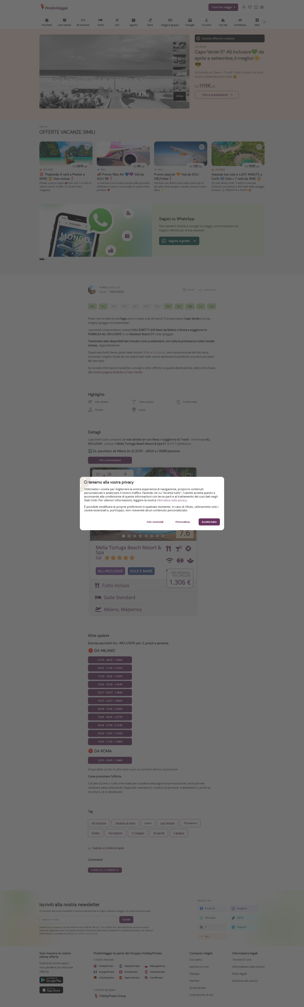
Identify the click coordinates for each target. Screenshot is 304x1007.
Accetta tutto (209, 521)
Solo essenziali (155, 521)
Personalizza (182, 521)
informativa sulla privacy (172, 500)
